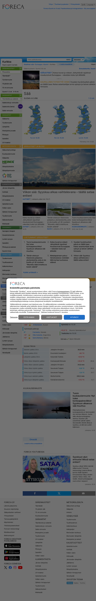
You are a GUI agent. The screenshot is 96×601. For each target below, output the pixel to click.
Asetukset (51, 317)
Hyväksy (74, 317)
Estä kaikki (29, 317)
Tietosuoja (14, 317)
